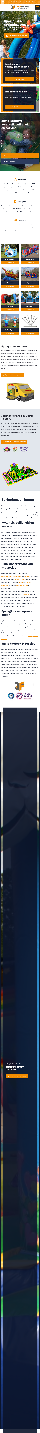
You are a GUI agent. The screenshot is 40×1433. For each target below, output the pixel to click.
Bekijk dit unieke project (19, 107)
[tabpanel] (20, 1070)
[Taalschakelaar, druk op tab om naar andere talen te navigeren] (2, 2)
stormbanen (17, 576)
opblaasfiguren (20, 579)
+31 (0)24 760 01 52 (15, 2)
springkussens (6, 576)
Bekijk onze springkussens (18, 35)
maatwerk (25, 594)
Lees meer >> (20, 196)
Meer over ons (10, 162)
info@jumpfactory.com (32, 2)
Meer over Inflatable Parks (15, 441)
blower (20, 582)
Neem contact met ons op (18, 1076)
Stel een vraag (10, 156)
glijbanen (27, 576)
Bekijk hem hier (19, 79)
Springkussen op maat (13, 375)
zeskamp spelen (22, 585)
